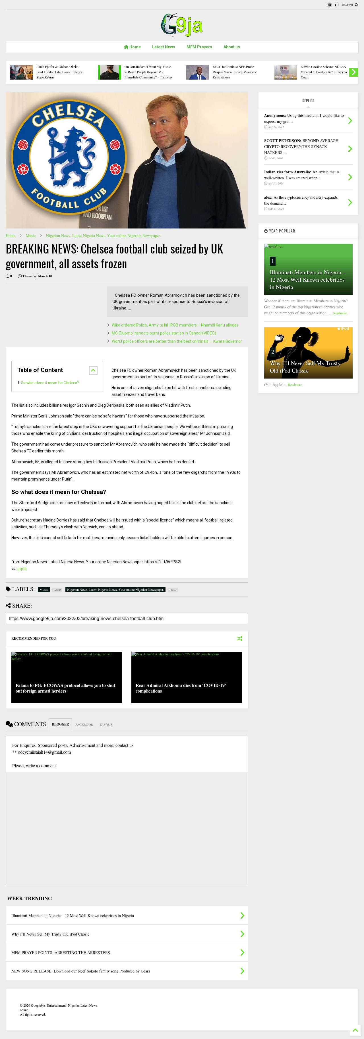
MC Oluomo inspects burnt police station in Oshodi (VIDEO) (164, 333)
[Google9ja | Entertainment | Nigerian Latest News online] (182, 34)
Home (135, 47)
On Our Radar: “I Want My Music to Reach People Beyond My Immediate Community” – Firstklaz (148, 71)
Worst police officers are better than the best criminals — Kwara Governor (177, 341)
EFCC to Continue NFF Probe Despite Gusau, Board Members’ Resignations (235, 71)
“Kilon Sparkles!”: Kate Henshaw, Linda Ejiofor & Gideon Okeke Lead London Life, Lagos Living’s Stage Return (59, 69)
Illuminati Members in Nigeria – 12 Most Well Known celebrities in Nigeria (308, 279)
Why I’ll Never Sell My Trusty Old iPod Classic (305, 366)
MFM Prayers (199, 47)
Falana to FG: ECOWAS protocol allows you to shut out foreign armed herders (65, 688)
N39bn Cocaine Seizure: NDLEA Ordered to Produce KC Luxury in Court (324, 71)
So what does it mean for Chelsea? (50, 383)
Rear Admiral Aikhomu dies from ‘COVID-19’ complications (181, 688)
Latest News (163, 47)
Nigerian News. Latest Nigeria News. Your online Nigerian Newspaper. (103, 235)
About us (232, 47)
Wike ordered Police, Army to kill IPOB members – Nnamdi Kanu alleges (175, 325)
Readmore (340, 313)
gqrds (22, 568)
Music (31, 235)
